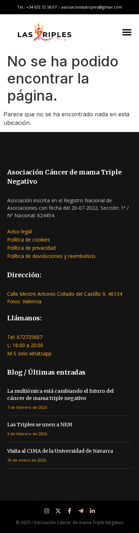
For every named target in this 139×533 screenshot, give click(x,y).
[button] (127, 32)
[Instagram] (47, 511)
